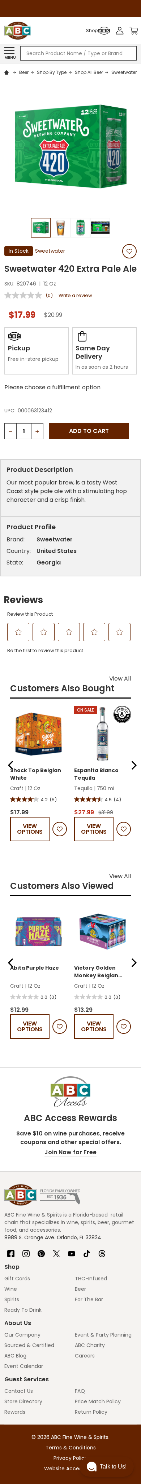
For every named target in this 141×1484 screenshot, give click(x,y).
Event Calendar (23, 1366)
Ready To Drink (23, 1310)
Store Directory (23, 1401)
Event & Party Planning (103, 1334)
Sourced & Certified (29, 1345)
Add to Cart (89, 431)
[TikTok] (86, 1250)
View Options (30, 829)
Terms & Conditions (71, 1447)
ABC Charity (90, 1345)
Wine (10, 1289)
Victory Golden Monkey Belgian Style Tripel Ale (96, 971)
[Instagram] (26, 1250)
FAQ (80, 1391)
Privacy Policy (70, 1458)
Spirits (11, 1299)
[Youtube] (71, 1250)
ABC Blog (15, 1355)
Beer (80, 1289)
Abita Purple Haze (34, 967)
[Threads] (101, 1250)
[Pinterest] (41, 1250)
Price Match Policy (98, 1401)
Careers (85, 1355)
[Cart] (134, 30)
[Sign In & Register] (120, 30)
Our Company (22, 1334)
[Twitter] (56, 1250)
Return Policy (91, 1412)
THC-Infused (91, 1278)
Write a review (75, 295)
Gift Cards (17, 1278)
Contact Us (18, 1391)
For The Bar (89, 1299)
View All (120, 678)
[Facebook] (10, 1250)
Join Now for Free (70, 1152)
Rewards (14, 1412)
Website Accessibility (70, 1468)
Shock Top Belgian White (35, 774)
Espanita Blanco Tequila (96, 774)
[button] (10, 765)
